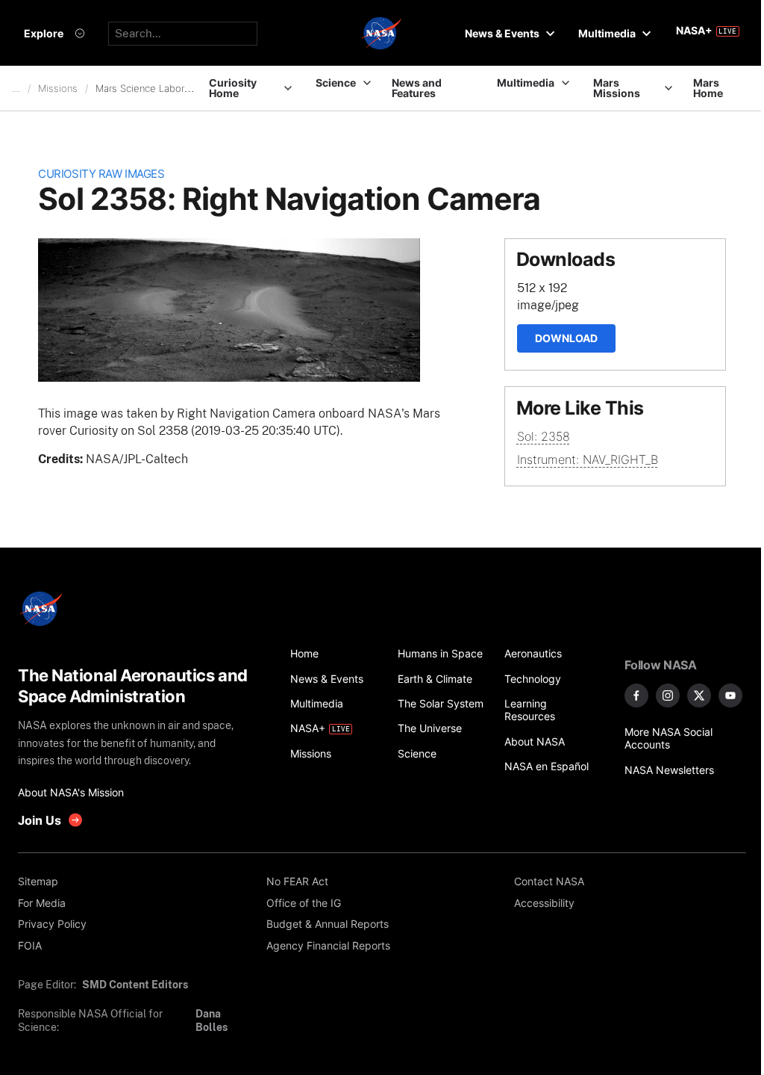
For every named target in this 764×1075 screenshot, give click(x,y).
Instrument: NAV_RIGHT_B (587, 459)
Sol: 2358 (543, 436)
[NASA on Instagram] (668, 695)
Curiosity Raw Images (101, 174)
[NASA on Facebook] (636, 695)
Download (566, 338)
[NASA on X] (699, 695)
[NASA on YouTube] (730, 695)
